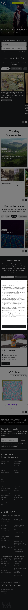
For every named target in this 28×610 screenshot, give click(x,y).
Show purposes (14, 322)
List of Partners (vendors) (7, 317)
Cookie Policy (14, 308)
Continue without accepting (21, 281)
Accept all (14, 326)
